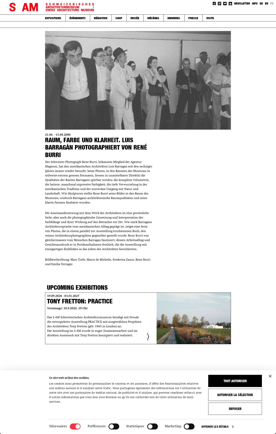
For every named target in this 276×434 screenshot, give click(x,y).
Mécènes (153, 18)
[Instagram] (219, 3)
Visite (210, 18)
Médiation (100, 18)
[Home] (51, 7)
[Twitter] (225, 3)
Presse (193, 18)
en (266, 3)
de (261, 3)
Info (255, 3)
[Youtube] (230, 3)
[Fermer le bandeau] (270, 376)
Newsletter (242, 3)
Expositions (53, 18)
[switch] (114, 426)
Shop (118, 18)
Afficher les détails (214, 426)
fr (271, 3)
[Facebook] (214, 3)
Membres (173, 18)
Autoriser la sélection (235, 395)
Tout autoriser (235, 381)
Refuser (235, 409)
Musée (134, 18)
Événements (77, 18)
